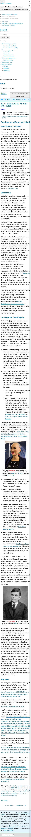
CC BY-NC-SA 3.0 (16, 788)
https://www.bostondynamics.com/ (12, 707)
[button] (6, 68)
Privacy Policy (12, 826)
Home (9, 99)
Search (3, 835)
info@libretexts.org (9, 830)
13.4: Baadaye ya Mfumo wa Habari (20, 786)
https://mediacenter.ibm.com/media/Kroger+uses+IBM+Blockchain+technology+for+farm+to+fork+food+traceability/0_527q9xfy (15, 750)
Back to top (4, 800)
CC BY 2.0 (10, 475)
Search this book (4, 31)
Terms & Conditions (22, 826)
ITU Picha (20, 473)
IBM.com (19, 302)
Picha (15, 623)
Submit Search (5, 37)
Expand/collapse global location (29, 99)
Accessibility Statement (7, 828)
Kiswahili (18, 99)
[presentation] (12, 470)
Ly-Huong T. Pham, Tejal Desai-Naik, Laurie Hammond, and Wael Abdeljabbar (15, 792)
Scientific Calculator (8, 56)
